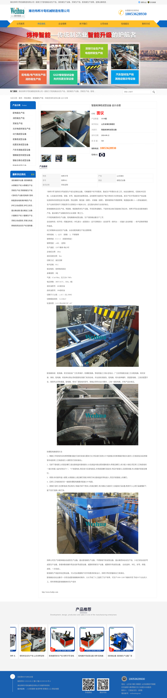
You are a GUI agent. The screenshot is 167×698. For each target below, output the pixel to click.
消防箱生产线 (18, 118)
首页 (20, 98)
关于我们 (83, 24)
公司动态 (104, 24)
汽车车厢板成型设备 (21, 150)
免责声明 (39, 689)
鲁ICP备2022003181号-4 (42, 681)
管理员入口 (47, 689)
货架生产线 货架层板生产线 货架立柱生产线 (23, 190)
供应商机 (41, 24)
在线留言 (125, 24)
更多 (32, 174)
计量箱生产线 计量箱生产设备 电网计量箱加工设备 (23, 216)
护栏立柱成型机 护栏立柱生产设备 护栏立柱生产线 (23, 205)
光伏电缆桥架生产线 (21, 129)
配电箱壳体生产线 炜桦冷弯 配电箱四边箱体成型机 (30, 656)
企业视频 (62, 24)
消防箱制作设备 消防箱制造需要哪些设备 (23, 180)
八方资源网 (31, 689)
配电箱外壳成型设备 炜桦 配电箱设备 (54, 656)
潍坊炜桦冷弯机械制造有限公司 (28, 685)
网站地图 (55, 689)
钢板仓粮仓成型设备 (21, 160)
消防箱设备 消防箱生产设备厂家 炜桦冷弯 (85, 656)
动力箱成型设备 (19, 134)
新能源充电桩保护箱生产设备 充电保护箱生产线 (23, 200)
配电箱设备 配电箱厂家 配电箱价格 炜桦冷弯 (116, 656)
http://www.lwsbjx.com (50, 592)
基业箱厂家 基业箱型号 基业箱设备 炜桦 (143, 656)
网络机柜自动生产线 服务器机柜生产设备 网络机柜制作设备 (23, 226)
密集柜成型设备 (19, 139)
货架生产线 (17, 123)
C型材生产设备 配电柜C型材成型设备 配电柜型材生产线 (23, 195)
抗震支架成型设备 (20, 145)
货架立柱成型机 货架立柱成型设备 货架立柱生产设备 (23, 221)
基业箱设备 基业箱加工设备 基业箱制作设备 (23, 210)
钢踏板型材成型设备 (21, 155)
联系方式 (146, 24)
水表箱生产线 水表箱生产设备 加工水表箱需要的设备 (23, 185)
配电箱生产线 (38, 98)
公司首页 (20, 24)
